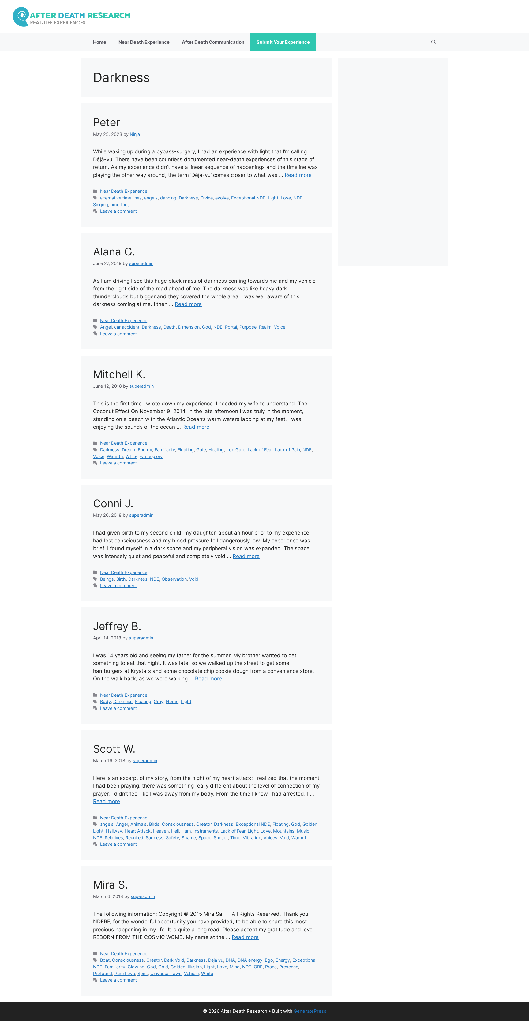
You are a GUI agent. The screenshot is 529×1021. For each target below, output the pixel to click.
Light (273, 197)
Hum (186, 830)
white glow (151, 456)
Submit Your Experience (283, 42)
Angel (106, 327)
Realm (265, 327)
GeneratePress (310, 1011)
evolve (222, 197)
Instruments (205, 830)
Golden (178, 966)
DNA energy (250, 960)
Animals (138, 824)
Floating (186, 449)
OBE (258, 966)
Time (235, 837)
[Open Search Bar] (433, 42)
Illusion (195, 966)
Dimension (189, 327)
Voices (270, 837)
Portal (231, 327)
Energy (145, 449)
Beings (107, 579)
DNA (230, 960)
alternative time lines (121, 197)
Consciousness (178, 824)
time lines (120, 204)
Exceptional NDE (248, 197)
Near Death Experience (144, 42)
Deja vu (215, 960)
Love (286, 197)
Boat (105, 960)
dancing (168, 197)
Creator (204, 824)
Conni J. (113, 503)
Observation (174, 579)
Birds (154, 824)
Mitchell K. (119, 374)
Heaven (161, 830)
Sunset (221, 837)
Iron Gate (235, 449)
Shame (189, 837)
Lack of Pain (287, 449)
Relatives (114, 837)
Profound (102, 973)
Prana (271, 966)
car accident (126, 327)
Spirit (142, 973)
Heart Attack (138, 830)
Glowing (136, 966)
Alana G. (114, 251)
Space (204, 837)
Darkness (188, 197)
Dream (128, 449)
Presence (288, 966)
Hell (175, 830)
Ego (269, 960)
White (131, 456)
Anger (122, 824)
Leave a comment (118, 211)
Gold (163, 966)
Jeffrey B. (117, 626)
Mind (235, 966)
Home (99, 42)
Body (105, 701)
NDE (297, 197)
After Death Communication (213, 42)
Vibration (252, 837)
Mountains (284, 830)
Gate (201, 449)
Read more (298, 175)
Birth (121, 579)
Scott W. (114, 748)
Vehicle (191, 973)
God (206, 327)
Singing (100, 204)
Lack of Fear (260, 449)
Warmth (115, 456)
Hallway (114, 830)
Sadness (154, 837)
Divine (207, 197)
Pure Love (124, 973)
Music (303, 830)
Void (193, 579)
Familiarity (165, 449)
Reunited (134, 837)
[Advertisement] (393, 161)
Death (169, 327)
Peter (106, 122)
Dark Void (174, 960)
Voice (279, 327)
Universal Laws (166, 973)
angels (151, 197)
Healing (216, 449)
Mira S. (110, 884)
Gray (158, 701)
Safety (172, 837)
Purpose (248, 327)
